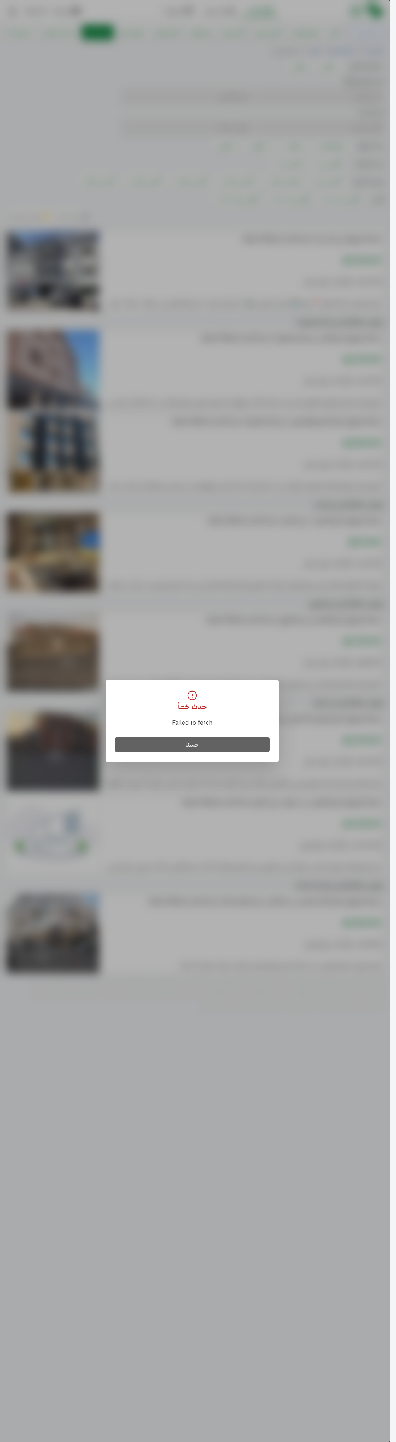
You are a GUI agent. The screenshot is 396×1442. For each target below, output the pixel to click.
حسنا (192, 744)
